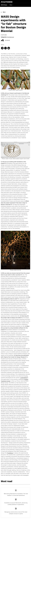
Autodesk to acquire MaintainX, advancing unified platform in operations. (15, 503)
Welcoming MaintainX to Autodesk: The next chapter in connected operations (16, 494)
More (11, 5)
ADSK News (4, 5)
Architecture (10, 37)
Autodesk (7, 40)
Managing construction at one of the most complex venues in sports (15, 512)
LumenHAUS (24, 377)
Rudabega (10, 453)
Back (4, 12)
